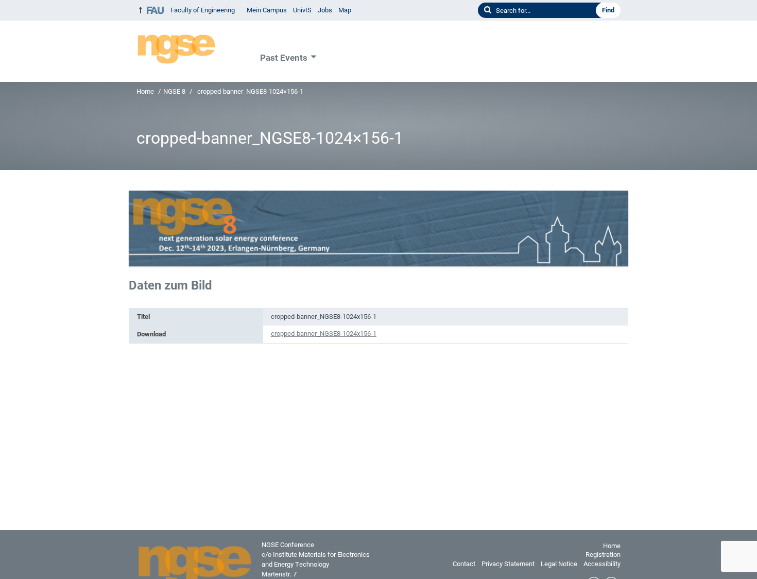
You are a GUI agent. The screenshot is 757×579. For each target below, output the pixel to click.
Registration (603, 554)
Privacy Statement (508, 564)
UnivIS (302, 10)
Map (344, 10)
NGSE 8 (174, 91)
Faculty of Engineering (202, 10)
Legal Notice (559, 564)
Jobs (325, 10)
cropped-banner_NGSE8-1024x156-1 (323, 333)
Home (145, 91)
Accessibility (602, 564)
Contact (464, 564)
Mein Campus (267, 10)
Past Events (283, 58)
